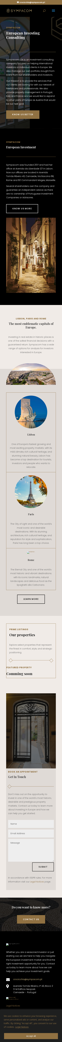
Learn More (31, 599)
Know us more (22, 208)
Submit (43, 866)
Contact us (31, 919)
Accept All (31, 1036)
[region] (31, 1026)
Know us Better (22, 114)
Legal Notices (22, 1026)
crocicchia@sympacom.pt (27, 979)
